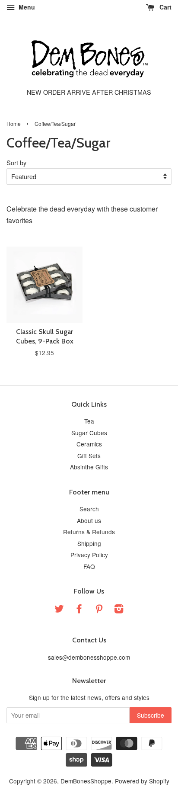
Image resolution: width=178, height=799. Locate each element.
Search (89, 508)
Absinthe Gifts (89, 466)
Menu (26, 7)
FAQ (89, 566)
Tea (89, 421)
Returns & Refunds (89, 531)
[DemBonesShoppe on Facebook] (79, 610)
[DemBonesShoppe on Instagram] (119, 610)
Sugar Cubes (89, 432)
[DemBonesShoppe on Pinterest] (99, 610)
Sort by (16, 162)
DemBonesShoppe (85, 781)
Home (13, 123)
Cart (165, 7)
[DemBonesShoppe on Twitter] (59, 610)
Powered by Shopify (142, 781)
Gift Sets (89, 455)
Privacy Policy (89, 554)
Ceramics (89, 444)
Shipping (89, 543)
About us (89, 520)
